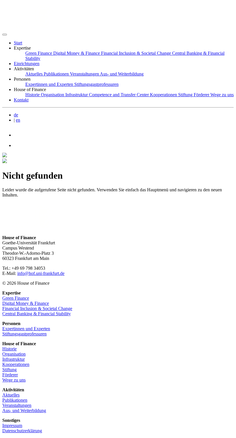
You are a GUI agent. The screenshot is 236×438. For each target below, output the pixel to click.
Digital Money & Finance (25, 303)
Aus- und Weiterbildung (24, 410)
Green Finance (15, 298)
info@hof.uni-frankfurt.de (40, 273)
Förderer (10, 374)
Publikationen (14, 400)
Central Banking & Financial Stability (36, 313)
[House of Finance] (30, 27)
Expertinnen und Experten (26, 328)
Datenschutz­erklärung (22, 430)
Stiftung (9, 369)
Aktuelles (11, 394)
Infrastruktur (13, 359)
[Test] (4, 34)
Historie (9, 348)
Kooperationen (15, 364)
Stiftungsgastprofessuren (24, 333)
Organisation (14, 354)
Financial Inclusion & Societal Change (37, 308)
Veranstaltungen (16, 405)
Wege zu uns (14, 379)
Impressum (12, 425)
